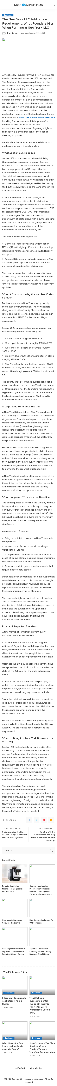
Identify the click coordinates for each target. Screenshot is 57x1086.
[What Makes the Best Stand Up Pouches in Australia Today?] (14, 1030)
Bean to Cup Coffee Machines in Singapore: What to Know (12, 889)
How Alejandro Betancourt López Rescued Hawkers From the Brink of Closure (13, 951)
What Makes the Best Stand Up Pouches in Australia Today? (13, 1046)
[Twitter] (36, 820)
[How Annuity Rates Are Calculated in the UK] (14, 908)
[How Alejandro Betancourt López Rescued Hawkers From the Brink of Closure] (14, 936)
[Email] (51, 820)
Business (8, 15)
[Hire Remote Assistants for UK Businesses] (42, 908)
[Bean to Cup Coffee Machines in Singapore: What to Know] (14, 873)
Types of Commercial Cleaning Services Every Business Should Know (40, 951)
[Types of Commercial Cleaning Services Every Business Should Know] (42, 936)
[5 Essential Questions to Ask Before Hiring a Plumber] (14, 985)
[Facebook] (29, 820)
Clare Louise (13, 33)
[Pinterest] (44, 820)
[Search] (53, 4)
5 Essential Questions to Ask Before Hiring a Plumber (14, 1001)
